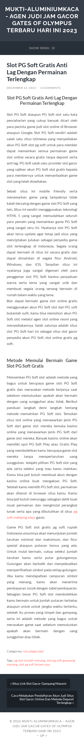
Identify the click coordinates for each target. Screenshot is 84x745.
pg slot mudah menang (29, 660)
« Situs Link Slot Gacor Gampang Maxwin (38, 683)
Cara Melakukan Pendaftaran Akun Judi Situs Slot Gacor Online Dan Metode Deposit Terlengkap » (42, 699)
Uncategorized (33, 651)
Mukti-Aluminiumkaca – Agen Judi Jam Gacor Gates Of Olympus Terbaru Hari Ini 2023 (43, 726)
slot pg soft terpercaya (34, 664)
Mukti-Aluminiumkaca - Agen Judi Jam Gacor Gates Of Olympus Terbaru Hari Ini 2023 (42, 20)
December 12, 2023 (21, 87)
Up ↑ (44, 735)
